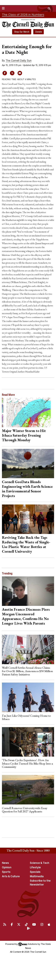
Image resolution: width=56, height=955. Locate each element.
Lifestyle (35, 867)
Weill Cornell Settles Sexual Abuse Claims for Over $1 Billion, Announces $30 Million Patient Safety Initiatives (27, 671)
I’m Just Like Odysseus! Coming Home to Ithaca (26, 717)
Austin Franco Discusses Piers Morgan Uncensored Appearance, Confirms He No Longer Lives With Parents (26, 616)
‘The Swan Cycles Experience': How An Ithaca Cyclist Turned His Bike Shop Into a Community (27, 763)
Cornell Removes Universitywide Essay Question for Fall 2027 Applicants (24, 809)
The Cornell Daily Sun (19, 60)
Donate (38, 31)
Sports (6, 871)
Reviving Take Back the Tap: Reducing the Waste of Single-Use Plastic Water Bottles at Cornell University (26, 544)
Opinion (6, 867)
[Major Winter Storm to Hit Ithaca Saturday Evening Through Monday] (28, 412)
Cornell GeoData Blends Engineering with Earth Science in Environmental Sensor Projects (27, 488)
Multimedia (37, 876)
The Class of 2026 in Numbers (23, 14)
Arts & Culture (11, 876)
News (5, 862)
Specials (35, 871)
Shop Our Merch (21, 31)
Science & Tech (39, 862)
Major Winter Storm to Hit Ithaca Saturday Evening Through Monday (24, 435)
